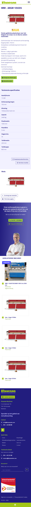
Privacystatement (18, 497)
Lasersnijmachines (21, 440)
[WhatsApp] (21, 160)
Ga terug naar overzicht (10, 195)
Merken (4, 443)
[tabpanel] (15, 182)
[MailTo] (16, 160)
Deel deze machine (23, 163)
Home (3, 438)
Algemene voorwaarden (6, 497)
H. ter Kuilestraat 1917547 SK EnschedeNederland (6, 406)
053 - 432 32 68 (7, 455)
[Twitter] (8, 160)
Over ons (19, 443)
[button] (15, 505)
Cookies (25, 497)
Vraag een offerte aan (10, 77)
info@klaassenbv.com (9, 422)
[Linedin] (4, 160)
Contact (18, 445)
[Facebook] (12, 160)
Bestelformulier (8, 81)
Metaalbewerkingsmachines (8, 440)
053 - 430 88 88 (7, 425)
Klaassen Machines (9, 2)
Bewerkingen (20, 438)
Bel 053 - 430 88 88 (16, 220)
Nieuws (4, 445)
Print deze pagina (9, 199)
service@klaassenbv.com (10, 458)
